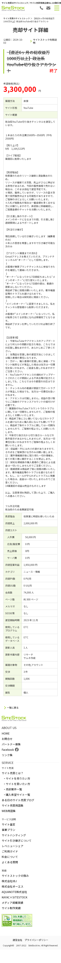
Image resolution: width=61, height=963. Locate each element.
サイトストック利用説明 (45, 41)
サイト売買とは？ (12, 773)
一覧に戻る (13, 707)
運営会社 (17, 940)
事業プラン (8, 830)
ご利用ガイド (10, 851)
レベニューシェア (12, 846)
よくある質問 (10, 862)
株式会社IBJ (9, 881)
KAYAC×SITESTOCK (14, 897)
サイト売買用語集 (12, 805)
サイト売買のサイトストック (16, 18)
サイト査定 (8, 824)
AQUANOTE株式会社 (14, 892)
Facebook (8, 750)
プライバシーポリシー (36, 940)
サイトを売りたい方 (18, 778)
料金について (10, 857)
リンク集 (7, 755)
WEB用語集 (9, 811)
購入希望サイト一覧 (18, 795)
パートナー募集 (11, 744)
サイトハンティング (14, 835)
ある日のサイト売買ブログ (18, 800)
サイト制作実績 (11, 908)
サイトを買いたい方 (18, 784)
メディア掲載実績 (12, 903)
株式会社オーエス (12, 886)
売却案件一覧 (14, 789)
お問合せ (7, 739)
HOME (5, 733)
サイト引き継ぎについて (17, 840)
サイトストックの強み (15, 876)
